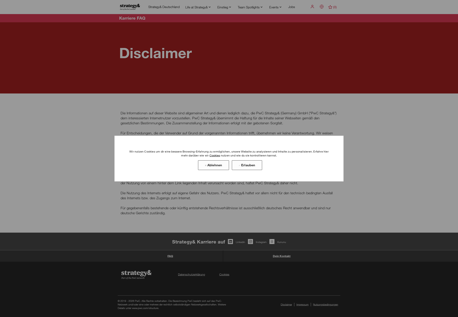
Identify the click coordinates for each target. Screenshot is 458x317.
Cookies (214, 155)
